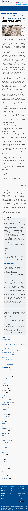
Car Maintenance (5, 390)
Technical (4, 464)
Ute (2, 471)
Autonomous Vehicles (6, 378)
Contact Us (21, 9)
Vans (3, 473)
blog (3, 383)
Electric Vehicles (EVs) (6, 402)
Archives (15, 13)
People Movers (5, 449)
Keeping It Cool (5, 357)
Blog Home (4, 385)
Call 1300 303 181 (21, 5)
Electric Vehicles (5, 400)
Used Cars (20, 7)
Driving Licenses (5, 397)
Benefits (15, 9)
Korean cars (4, 433)
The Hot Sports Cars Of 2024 (8, 354)
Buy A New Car (5, 388)
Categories (9, 13)
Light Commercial (5, 435)
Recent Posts (3, 13)
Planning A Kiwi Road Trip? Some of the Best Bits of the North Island (14, 345)
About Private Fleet (6, 369)
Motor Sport (4, 442)
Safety (3, 452)
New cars (4, 445)
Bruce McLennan (9, 263)
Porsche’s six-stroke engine (8, 339)
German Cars (4, 414)
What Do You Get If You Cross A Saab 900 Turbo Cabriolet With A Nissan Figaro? (12, 351)
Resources (23, 1)
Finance (2, 9)
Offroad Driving (5, 447)
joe (5, 248)
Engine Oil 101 (5, 362)
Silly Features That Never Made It (9, 359)
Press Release (25, 3)
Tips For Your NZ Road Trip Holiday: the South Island (13, 342)
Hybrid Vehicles (5, 426)
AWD (3, 381)
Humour (3, 423)
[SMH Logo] (18, 3)
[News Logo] (21, 3)
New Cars (6, 7)
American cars (5, 371)
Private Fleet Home (5, 1)
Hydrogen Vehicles (6, 428)
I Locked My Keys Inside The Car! (9, 364)
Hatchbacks (4, 416)
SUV (2, 459)
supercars (4, 454)
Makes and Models (6, 438)
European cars (5, 407)
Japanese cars (5, 430)
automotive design (6, 376)
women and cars (5, 478)
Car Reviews (8, 9)
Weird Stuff (4, 476)
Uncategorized (5, 468)
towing (3, 466)
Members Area (17, 1)
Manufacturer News (6, 440)
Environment (4, 404)
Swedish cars (4, 461)
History (3, 419)
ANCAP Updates (5, 348)
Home (1, 7)
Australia (3, 373)
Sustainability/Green (6, 457)
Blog (26, 1)
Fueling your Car (5, 411)
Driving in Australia (6, 395)
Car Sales (4, 392)
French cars (4, 409)
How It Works (13, 7)
